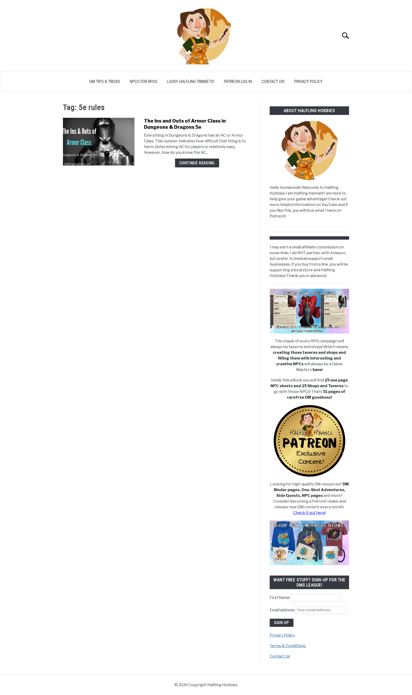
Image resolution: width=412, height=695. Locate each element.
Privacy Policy (308, 81)
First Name (280, 597)
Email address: (283, 610)
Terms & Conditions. (288, 646)
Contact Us (280, 656)
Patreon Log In (238, 81)
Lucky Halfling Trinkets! (190, 81)
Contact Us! (273, 81)
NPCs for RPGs (143, 81)
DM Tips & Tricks (104, 81)
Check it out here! (309, 512)
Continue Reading (197, 163)
